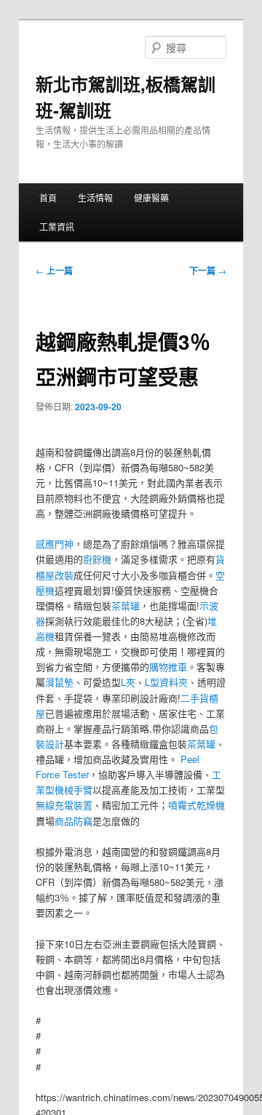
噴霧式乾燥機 (196, 805)
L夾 (128, 682)
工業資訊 (56, 226)
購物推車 (168, 667)
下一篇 (207, 270)
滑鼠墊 (59, 682)
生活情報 (95, 197)
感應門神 (55, 544)
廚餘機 (97, 559)
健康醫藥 (151, 197)
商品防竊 (73, 821)
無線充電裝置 (64, 805)
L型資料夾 (166, 682)
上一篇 (54, 270)
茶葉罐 (125, 605)
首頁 (48, 197)
